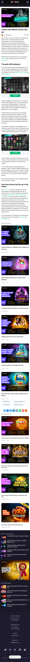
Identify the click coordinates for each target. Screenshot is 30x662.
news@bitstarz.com (15, 642)
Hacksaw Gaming (19, 404)
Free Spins (6, 404)
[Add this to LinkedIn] (13, 410)
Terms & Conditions (15, 628)
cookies (16, 657)
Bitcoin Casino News (15, 618)
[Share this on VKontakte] (16, 410)
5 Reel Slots (6, 401)
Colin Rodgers (8, 35)
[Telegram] (4, 410)
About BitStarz (15, 626)
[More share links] (26, 410)
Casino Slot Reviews (19, 401)
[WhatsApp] (20, 410)
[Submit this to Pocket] (23, 410)
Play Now (15, 95)
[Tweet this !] (10, 410)
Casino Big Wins (15, 620)
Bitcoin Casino (15, 635)
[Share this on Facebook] (7, 410)
